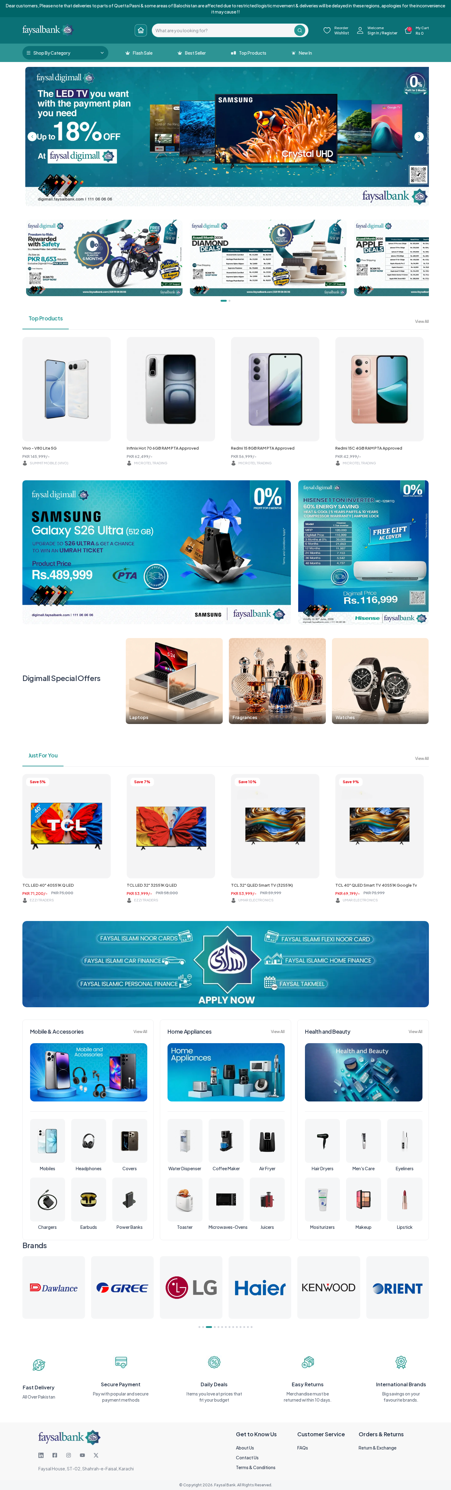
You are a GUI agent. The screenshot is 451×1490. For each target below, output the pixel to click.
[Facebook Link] (54, 1455)
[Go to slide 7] (226, 1327)
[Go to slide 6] (222, 1327)
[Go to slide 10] (237, 1327)
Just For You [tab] (43, 755)
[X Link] (96, 1455)
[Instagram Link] (68, 1455)
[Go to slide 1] (199, 1327)
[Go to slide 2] (203, 1327)
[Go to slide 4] (210, 1327)
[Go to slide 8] (229, 1327)
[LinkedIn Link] (41, 1455)
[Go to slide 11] (240, 1327)
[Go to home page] (141, 30)
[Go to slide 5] (216, 1327)
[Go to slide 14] (251, 1327)
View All (422, 321)
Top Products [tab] (46, 318)
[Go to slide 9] (233, 1327)
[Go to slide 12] (244, 1327)
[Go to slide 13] (248, 1327)
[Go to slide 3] (207, 1327)
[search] (223, 30)
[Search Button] (299, 30)
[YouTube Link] (82, 1455)
